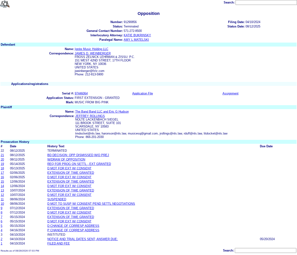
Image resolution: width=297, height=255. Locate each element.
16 (2, 177)
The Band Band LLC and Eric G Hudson (102, 111)
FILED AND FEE (58, 243)
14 (2, 186)
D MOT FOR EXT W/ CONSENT (69, 168)
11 (2, 199)
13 (2, 190)
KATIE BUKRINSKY (137, 35)
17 (2, 172)
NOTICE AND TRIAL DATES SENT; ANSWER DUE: (82, 239)
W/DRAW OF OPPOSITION (66, 159)
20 (2, 159)
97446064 (81, 93)
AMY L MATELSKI (136, 39)
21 (2, 155)
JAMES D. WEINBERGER (93, 53)
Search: (230, 2)
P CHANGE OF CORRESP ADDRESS (73, 230)
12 (2, 195)
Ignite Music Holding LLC (91, 49)
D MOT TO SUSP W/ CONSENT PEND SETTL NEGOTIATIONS (91, 203)
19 (2, 164)
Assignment (231, 93)
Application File (142, 93)
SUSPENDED (56, 199)
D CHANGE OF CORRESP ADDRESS (73, 226)
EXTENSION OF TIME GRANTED (70, 172)
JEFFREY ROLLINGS (90, 116)
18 (2, 168)
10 (2, 203)
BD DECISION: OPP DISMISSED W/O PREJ (78, 155)
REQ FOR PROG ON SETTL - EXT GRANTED (79, 164)
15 (2, 181)
